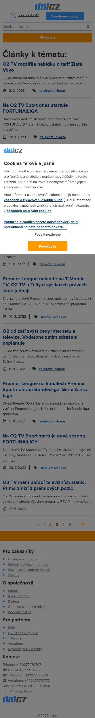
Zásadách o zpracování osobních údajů (34, 199)
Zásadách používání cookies (28, 210)
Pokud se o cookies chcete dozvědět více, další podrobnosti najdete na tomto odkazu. (41, 224)
